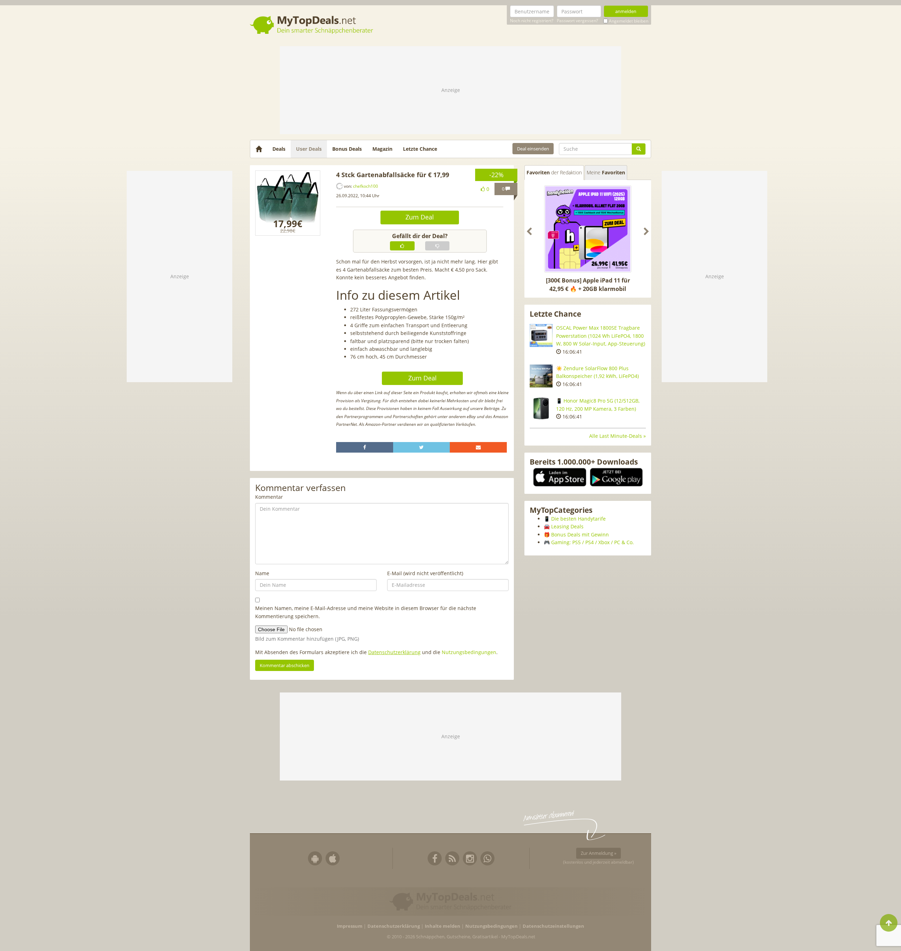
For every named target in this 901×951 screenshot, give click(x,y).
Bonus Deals (347, 148)
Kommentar (269, 496)
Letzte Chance (420, 148)
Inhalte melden (442, 926)
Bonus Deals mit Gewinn (580, 534)
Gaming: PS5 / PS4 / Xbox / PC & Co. (592, 542)
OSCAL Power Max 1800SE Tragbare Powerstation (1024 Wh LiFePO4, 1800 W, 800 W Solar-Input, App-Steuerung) (600, 335)
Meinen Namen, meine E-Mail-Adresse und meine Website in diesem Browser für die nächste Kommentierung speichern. (365, 612)
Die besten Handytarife (578, 518)
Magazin (382, 148)
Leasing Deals (567, 526)
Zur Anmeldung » (598, 853)
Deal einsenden (533, 148)
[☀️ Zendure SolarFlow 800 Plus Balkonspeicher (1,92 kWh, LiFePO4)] (541, 376)
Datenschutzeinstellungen (553, 926)
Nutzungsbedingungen (469, 652)
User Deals (309, 148)
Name (262, 573)
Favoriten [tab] (554, 172)
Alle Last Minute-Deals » (617, 436)
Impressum (350, 926)
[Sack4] (288, 203)
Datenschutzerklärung (394, 652)
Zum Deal (419, 217)
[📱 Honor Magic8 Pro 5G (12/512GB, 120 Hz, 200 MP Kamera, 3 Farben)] (541, 408)
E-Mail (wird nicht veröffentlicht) (425, 573)
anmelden (625, 11)
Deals (278, 148)
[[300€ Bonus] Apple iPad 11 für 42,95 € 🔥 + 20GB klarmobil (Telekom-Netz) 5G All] (587, 229)
